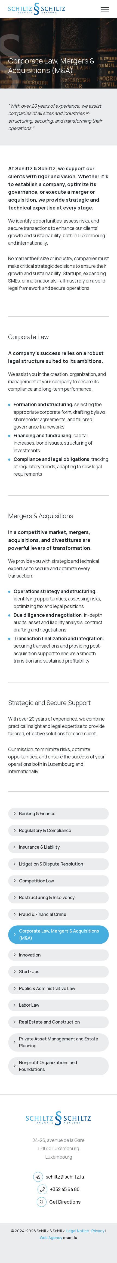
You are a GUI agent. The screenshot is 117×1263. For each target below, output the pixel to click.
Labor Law (29, 1005)
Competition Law (36, 881)
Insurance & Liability (39, 847)
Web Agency (51, 1237)
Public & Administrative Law (47, 988)
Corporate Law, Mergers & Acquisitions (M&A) (59, 934)
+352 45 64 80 (64, 1189)
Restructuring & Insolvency (47, 897)
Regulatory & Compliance (45, 830)
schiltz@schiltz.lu (65, 1177)
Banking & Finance (37, 813)
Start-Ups (29, 971)
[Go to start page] (36, 9)
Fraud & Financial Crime (42, 914)
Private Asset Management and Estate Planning (58, 1042)
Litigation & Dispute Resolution (51, 864)
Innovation (30, 955)
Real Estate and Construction (49, 1022)
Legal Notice (77, 1230)
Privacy (97, 1230)
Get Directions (65, 1202)
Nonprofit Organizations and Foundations (48, 1066)
